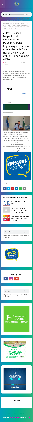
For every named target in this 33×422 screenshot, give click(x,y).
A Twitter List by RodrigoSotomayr (14, 20)
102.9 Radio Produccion (9, 63)
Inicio (4, 23)
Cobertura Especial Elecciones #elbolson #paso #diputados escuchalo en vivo (20, 218)
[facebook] (6, 278)
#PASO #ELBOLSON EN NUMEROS (18, 202)
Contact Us (22, 414)
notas (8, 23)
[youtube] (16, 278)
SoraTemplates (15, 417)
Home (8, 414)
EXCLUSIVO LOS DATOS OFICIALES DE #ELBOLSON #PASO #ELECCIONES (19, 210)
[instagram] (11, 278)
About (14, 414)
